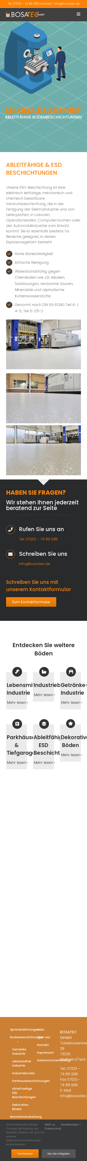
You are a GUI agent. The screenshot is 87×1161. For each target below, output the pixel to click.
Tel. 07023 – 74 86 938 (23, 4)
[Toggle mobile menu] (79, 14)
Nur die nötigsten (59, 1154)
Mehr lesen (16, 702)
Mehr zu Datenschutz (53, 1126)
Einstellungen (70, 1124)
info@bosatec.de (67, 4)
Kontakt (46, 4)
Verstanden (25, 1154)
